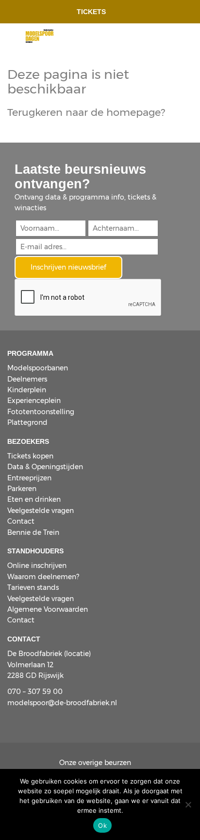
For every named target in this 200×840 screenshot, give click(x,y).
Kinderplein (26, 389)
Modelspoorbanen (37, 368)
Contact (20, 521)
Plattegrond (27, 422)
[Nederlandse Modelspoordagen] (39, 35)
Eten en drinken (34, 499)
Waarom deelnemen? (43, 576)
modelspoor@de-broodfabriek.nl (62, 702)
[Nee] (188, 804)
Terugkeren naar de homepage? (86, 112)
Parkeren (21, 488)
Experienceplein (34, 400)
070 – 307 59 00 (35, 691)
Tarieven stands (33, 587)
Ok (102, 825)
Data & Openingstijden (45, 466)
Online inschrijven (37, 565)
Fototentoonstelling (40, 411)
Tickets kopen (30, 456)
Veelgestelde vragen (40, 510)
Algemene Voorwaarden (47, 609)
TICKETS (91, 12)
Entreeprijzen (29, 478)
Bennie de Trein (33, 532)
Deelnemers (27, 379)
